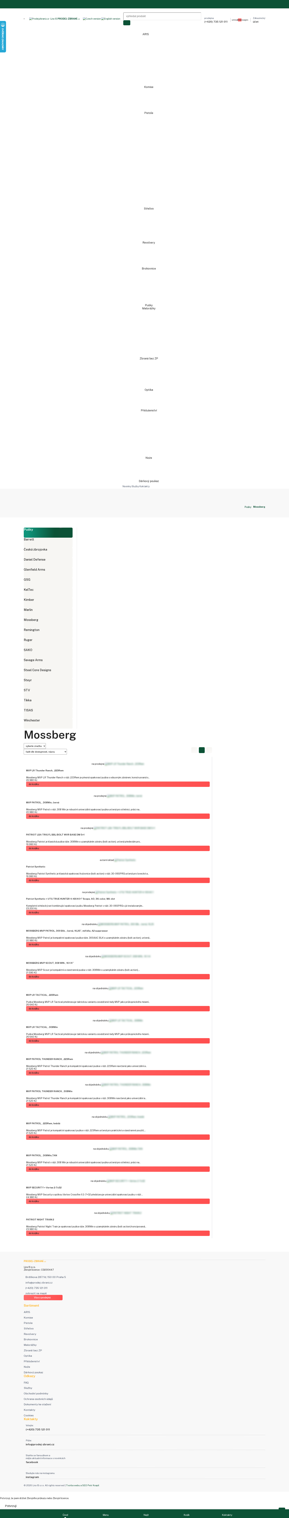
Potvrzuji (11, 1506)
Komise (149, 87)
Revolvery (149, 242)
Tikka (27, 700)
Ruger (28, 640)
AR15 (146, 34)
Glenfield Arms (34, 569)
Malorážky (149, 308)
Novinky (126, 486)
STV (27, 690)
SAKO (28, 650)
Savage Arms (33, 660)
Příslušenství (149, 410)
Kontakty (115, 5)
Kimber (29, 599)
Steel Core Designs (37, 670)
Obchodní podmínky (48, 5)
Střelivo (149, 208)
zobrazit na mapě (36, 1293)
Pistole (148, 113)
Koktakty (144, 486)
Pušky (149, 305)
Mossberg (31, 620)
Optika (149, 389)
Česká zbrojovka (35, 549)
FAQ (27, 5)
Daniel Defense (34, 559)
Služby (33, 5)
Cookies (29, 1415)
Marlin (28, 610)
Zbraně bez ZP (149, 358)
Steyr (28, 680)
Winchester (32, 720)
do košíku (34, 784)
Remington (31, 630)
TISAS (28, 710)
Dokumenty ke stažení (97, 5)
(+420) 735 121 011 (36, 1288)
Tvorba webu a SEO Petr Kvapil (82, 1485)
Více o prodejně (42, 1297)
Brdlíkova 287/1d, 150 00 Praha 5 (45, 1277)
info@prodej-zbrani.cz (39, 1282)
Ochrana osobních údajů (72, 5)
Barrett (29, 539)
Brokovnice (149, 268)
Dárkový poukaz (149, 481)
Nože (149, 457)
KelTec (29, 589)
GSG (27, 579)
